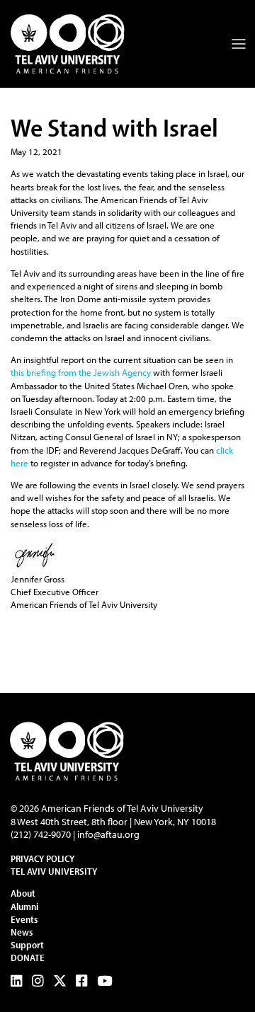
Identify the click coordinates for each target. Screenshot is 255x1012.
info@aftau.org (108, 834)
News (22, 932)
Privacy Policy (42, 858)
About (23, 893)
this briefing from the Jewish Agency (81, 372)
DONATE (28, 957)
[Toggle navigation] (239, 44)
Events (24, 919)
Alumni (24, 906)
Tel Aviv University (54, 871)
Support (27, 944)
